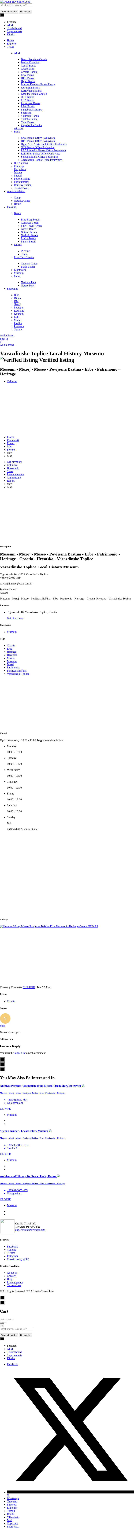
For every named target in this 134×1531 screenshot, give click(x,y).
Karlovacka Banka (31, 90)
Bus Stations (21, 162)
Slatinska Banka (30, 115)
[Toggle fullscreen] (8, 1319)
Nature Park (27, 285)
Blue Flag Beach (30, 219)
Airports (18, 128)
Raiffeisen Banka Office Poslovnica (40, 153)
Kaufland (19, 310)
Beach (17, 213)
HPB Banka (27, 78)
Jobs (9, 446)
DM (16, 301)
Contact (11, 1275)
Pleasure (11, 206)
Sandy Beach (28, 241)
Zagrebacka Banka (31, 125)
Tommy (18, 329)
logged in (19, 1052)
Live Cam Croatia (24, 257)
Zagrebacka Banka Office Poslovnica (41, 159)
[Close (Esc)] (1, 1319)
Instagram (12, 1255)
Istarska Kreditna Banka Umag (38, 84)
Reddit (10, 1513)
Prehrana (19, 326)
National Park (28, 282)
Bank (17, 131)
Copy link (12, 1523)
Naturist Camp (22, 200)
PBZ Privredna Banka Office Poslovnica (43, 150)
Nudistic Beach (29, 235)
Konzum (19, 313)
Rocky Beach (28, 238)
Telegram (12, 1501)
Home (10, 40)
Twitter (11, 1252)
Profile (10, 437)
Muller (17, 320)
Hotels (17, 203)
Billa (16, 294)
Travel (10, 46)
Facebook (12, 1246)
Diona (17, 298)
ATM (17, 52)
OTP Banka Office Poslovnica (37, 147)
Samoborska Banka (31, 109)
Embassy (19, 166)
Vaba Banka (27, 122)
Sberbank (26, 112)
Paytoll (18, 175)
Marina (18, 172)
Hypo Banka (28, 81)
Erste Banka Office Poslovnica (38, 137)
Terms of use (14, 1285)
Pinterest (11, 1504)
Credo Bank (27, 68)
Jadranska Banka (30, 87)
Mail (9, 1520)
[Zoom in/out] (11, 1319)
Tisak (24, 254)
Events (10, 443)
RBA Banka (28, 106)
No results (25, 11)
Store (11, 449)
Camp (17, 197)
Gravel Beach (28, 228)
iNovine (25, 250)
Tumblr (11, 1510)
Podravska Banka (30, 103)
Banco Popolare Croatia (34, 59)
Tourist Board (21, 188)
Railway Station (23, 184)
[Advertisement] (67, 516)
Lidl (16, 316)
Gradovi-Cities (29, 263)
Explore (11, 43)
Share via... (13, 1526)
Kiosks (18, 244)
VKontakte (13, 1517)
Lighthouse (20, 269)
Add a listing (7, 335)
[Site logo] (15, 1)
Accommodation (16, 191)
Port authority (21, 181)
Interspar (19, 307)
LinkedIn (12, 1507)
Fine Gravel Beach (31, 225)
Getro (17, 304)
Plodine (18, 323)
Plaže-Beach (28, 266)
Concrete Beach (30, 222)
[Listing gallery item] (49, 926)
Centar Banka (28, 65)
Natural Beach (29, 232)
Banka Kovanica (30, 62)
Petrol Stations (22, 178)
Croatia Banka (29, 71)
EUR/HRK (29, 987)
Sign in (4, 338)
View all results (9, 11)
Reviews (13, 440)
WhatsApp (13, 1498)
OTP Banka (27, 96)
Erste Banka (27, 74)
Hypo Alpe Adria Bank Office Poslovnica (44, 144)
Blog (9, 1279)
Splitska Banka (29, 118)
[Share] (4, 1319)
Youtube (11, 1249)
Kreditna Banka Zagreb (34, 93)
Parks (17, 276)
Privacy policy (15, 1282)
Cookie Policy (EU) (18, 1259)
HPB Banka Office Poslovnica (38, 140)
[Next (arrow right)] (4, 1322)
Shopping (12, 288)
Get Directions (15, 618)
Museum (19, 272)
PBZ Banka (27, 100)
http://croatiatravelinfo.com (30, 1229)
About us (12, 1272)
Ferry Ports (20, 169)
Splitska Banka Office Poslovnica (39, 156)
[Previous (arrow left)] (1, 1322)
